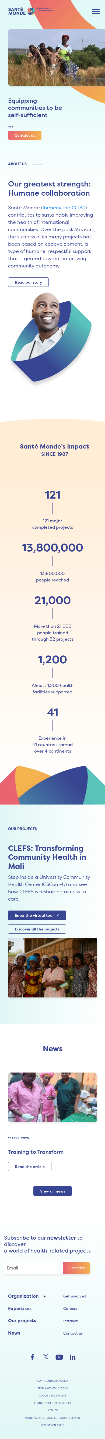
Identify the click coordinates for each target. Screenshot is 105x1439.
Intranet (70, 1320)
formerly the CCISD (64, 207)
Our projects (22, 1321)
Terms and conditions (53, 1388)
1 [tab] (9, 127)
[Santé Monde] (32, 10)
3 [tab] (12, 127)
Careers (70, 1308)
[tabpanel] (54, 80)
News (14, 1333)
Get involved (74, 1296)
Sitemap (52, 1410)
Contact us (73, 1333)
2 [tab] (11, 127)
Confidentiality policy (52, 1380)
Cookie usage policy (52, 1395)
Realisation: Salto (52, 1425)
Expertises (20, 1308)
